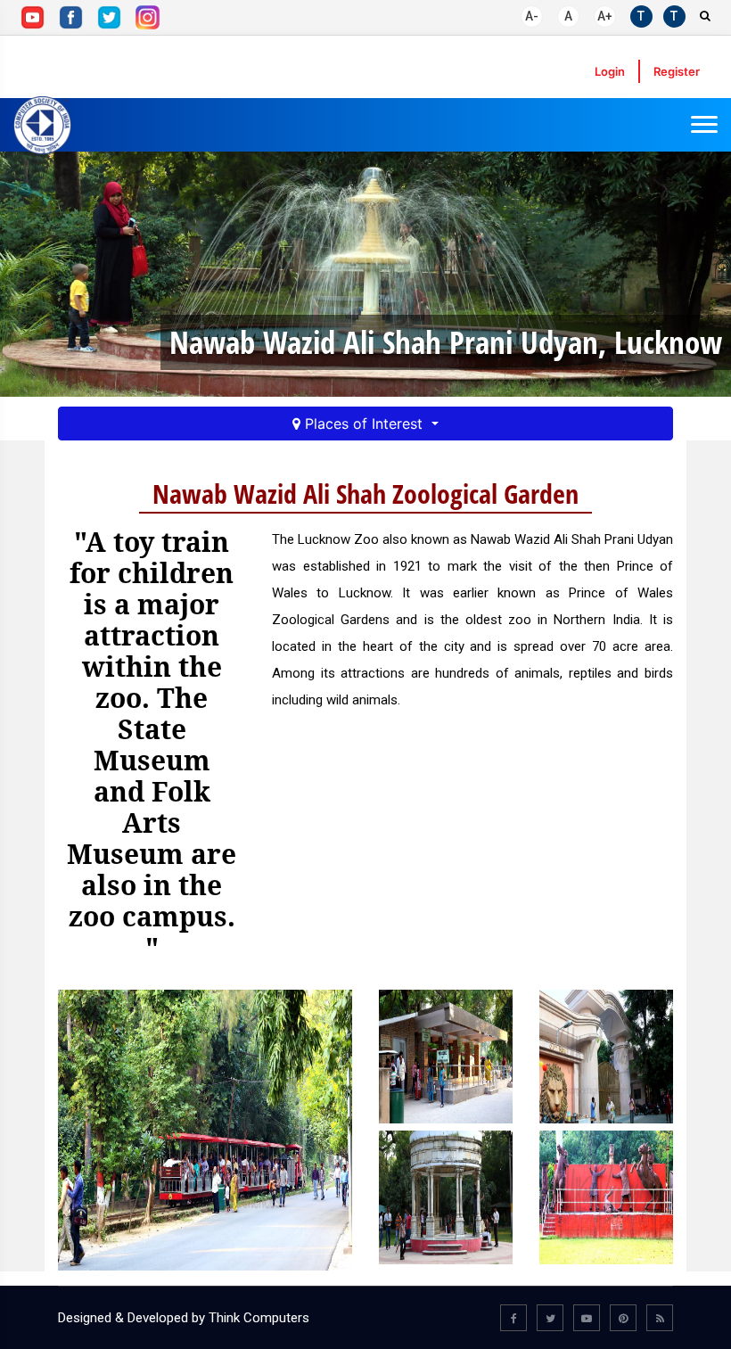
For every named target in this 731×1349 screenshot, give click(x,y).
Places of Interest (363, 423)
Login (610, 71)
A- (531, 16)
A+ (604, 16)
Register (676, 71)
